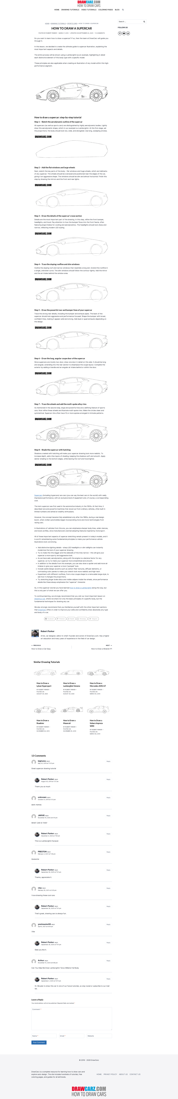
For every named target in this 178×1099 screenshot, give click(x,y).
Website (91, 1036)
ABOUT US (123, 1074)
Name (35, 1036)
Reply (108, 761)
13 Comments (100, 33)
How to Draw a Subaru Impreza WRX (96, 723)
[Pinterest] (120, 33)
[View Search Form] (123, 9)
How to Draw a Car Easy (41, 647)
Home (47, 23)
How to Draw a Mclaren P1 (101, 647)
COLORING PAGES (105, 10)
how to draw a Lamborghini (81, 588)
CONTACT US (135, 1074)
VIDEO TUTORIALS (88, 10)
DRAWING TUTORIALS (70, 10)
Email (62, 1036)
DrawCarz (42, 610)
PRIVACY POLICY (110, 1074)
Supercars (38, 495)
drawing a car (39, 599)
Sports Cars (72, 23)
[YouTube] (124, 33)
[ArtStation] (128, 33)
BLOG (117, 10)
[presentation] (45, 672)
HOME (56, 10)
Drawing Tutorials (58, 23)
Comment (36, 1009)
